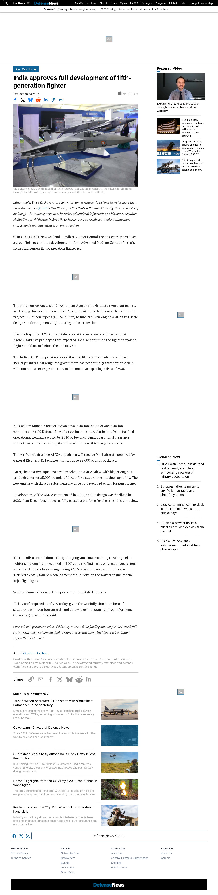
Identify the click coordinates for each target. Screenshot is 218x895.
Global (173, 3)
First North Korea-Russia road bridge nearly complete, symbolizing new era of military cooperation (182, 470)
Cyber (123, 3)
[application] (181, 86)
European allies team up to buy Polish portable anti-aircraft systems (179, 491)
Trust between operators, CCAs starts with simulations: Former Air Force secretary (53, 703)
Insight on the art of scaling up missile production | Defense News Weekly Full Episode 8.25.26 (193, 148)
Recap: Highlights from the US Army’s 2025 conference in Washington (55, 783)
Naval (103, 3)
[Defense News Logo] (46, 3)
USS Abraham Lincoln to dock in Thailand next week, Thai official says (182, 509)
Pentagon (146, 3)
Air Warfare (81, 3)
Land (94, 3)
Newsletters (68, 858)
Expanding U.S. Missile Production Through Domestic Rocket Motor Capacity (178, 107)
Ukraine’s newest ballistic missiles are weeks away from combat (182, 527)
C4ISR (134, 3)
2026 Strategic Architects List (118, 9)
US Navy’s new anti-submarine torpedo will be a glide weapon (180, 545)
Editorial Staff (119, 867)
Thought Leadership (201, 3)
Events (65, 862)
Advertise (116, 853)
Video (183, 3)
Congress (160, 3)
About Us (166, 853)
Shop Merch (68, 872)
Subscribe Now (70, 853)
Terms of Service (21, 858)
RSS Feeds (68, 867)
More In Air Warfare (29, 694)
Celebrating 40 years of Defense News (41, 727)
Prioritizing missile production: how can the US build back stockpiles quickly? (192, 165)
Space (113, 3)
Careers (165, 858)
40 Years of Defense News (154, 9)
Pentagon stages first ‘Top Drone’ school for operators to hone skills (54, 809)
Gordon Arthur (28, 94)
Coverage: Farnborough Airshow (77, 9)
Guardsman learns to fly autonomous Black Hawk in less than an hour (54, 756)
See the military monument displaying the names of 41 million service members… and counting (193, 128)
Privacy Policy (19, 853)
